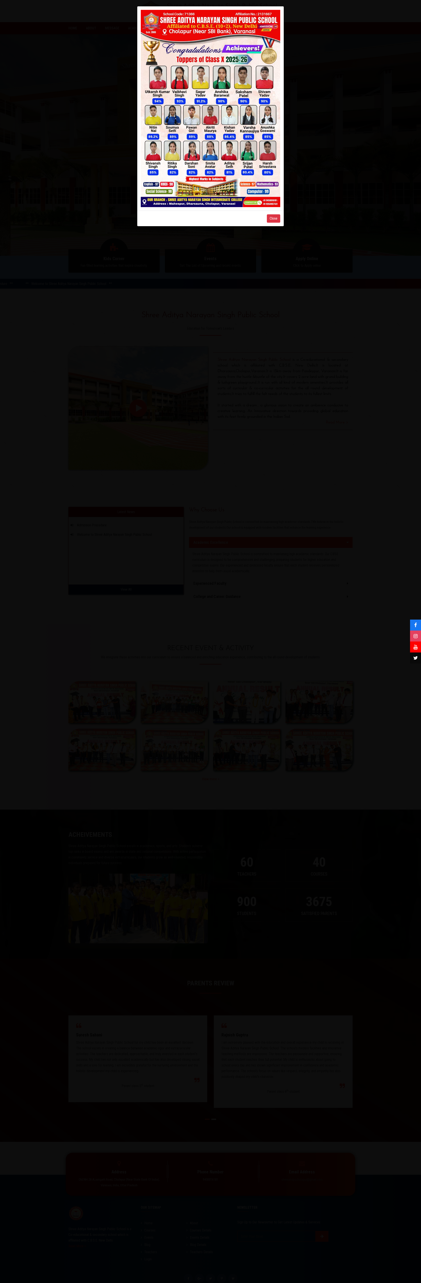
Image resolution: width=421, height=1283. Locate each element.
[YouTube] (415, 647)
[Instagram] (415, 636)
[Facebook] (415, 625)
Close (273, 218)
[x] (415, 657)
